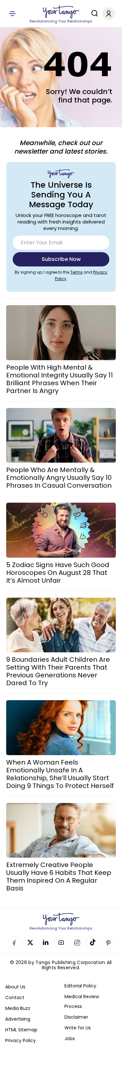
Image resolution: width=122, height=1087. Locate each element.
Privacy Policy (20, 1040)
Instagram (76, 942)
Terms (76, 272)
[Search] (93, 13)
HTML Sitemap (21, 1029)
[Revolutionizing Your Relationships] (61, 12)
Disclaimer (76, 1017)
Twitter (29, 942)
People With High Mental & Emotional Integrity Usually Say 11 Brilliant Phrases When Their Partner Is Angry (59, 379)
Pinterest (108, 942)
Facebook (14, 942)
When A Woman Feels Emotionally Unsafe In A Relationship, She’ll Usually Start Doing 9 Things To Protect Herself (60, 774)
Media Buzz (17, 1008)
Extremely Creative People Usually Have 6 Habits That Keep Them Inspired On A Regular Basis (58, 876)
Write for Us (77, 1028)
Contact (14, 997)
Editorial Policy (80, 986)
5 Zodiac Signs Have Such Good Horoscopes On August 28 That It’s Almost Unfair (57, 572)
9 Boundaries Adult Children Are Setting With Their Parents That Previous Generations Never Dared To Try (58, 671)
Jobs (69, 1038)
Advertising (17, 1019)
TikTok (92, 942)
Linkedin (45, 942)
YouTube (61, 942)
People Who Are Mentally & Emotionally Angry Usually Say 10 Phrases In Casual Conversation (59, 477)
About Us (15, 987)
